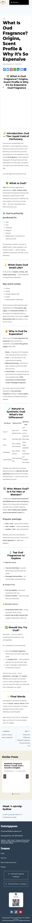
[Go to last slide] (4, 776)
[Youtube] (20, 912)
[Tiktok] (16, 912)
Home (3, 853)
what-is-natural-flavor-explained (7, 734)
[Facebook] (11, 912)
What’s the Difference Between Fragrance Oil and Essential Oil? (23, 739)
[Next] (27, 776)
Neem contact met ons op (8, 862)
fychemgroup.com (8, 64)
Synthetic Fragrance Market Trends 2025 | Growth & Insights (13, 766)
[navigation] (19, 2)
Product (3, 867)
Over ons (3, 858)
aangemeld (11, 814)
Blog (4, 18)
